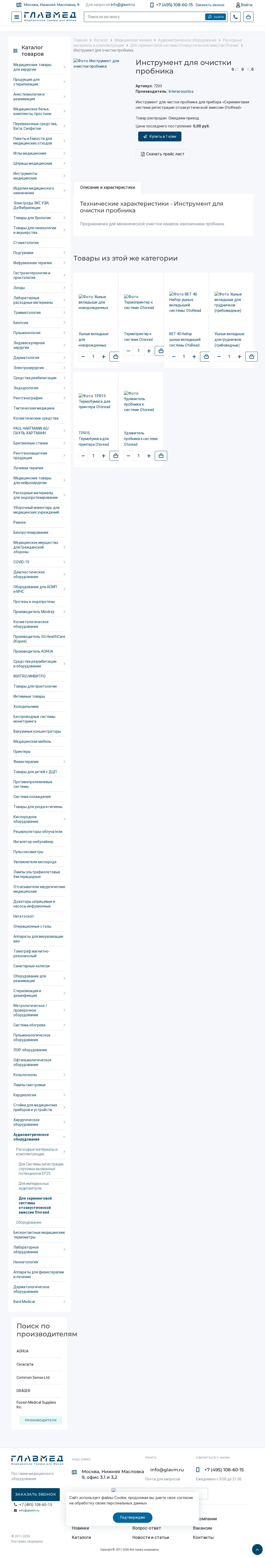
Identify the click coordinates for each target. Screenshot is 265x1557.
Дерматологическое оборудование (31, 1289)
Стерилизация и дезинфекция (27, 993)
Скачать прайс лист (165, 154)
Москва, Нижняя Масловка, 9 (51, 4)
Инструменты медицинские (25, 175)
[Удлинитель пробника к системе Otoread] (141, 402)
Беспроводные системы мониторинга (34, 719)
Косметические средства (35, 418)
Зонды (19, 288)
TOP (256, 1548)
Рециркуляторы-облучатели (37, 832)
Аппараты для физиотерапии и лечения (38, 1274)
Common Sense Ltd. (33, 1377)
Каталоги (81, 1537)
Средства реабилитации (34, 378)
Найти (219, 17)
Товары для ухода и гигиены (37, 807)
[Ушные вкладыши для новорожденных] (96, 302)
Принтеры (22, 751)
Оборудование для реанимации (29, 978)
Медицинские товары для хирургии (32, 67)
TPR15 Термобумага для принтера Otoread (94, 438)
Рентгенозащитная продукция (30, 455)
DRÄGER (23, 1391)
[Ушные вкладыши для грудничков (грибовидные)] (231, 302)
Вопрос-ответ (146, 1528)
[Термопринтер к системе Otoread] (141, 302)
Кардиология (24, 1095)
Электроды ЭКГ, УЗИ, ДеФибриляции (31, 205)
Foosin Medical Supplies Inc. (36, 1404)
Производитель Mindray (33, 612)
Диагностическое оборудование (29, 574)
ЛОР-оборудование (30, 1050)
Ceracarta (25, 1364)
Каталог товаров (32, 50)
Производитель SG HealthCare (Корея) (39, 639)
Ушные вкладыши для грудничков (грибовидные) (229, 339)
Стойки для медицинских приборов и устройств (35, 1107)
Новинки (80, 1528)
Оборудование (28, 1222)
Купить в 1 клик (163, 136)
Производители (41, 1420)
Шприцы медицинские (32, 163)
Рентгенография (27, 398)
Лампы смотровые (29, 1085)
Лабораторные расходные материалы (33, 300)
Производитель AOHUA (33, 651)
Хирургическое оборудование (26, 1122)
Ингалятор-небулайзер (33, 842)
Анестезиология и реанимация (29, 96)
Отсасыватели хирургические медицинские (39, 889)
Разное (19, 522)
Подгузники (23, 253)
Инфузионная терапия (32, 263)
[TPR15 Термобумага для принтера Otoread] (96, 401)
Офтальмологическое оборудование (32, 1062)
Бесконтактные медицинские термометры (39, 1234)
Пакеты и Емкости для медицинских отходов (32, 140)
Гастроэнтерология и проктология (31, 275)
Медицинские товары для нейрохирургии (32, 480)
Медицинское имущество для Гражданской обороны (35, 547)
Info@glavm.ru (123, 5)
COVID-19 (21, 562)
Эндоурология (25, 388)
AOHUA (22, 1351)
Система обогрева (29, 1025)
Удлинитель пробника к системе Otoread (141, 438)
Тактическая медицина (33, 408)
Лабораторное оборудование (26, 1249)
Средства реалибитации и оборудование (34, 663)
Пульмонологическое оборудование (31, 1037)
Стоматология (26, 243)
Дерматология (26, 358)
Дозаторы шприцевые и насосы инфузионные (34, 903)
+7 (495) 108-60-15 (174, 4)
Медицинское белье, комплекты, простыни (32, 111)
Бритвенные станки (30, 443)
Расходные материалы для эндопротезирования (35, 495)
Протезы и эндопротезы (34, 602)
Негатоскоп (23, 916)
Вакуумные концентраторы (37, 731)
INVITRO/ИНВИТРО (29, 676)
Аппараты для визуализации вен (38, 938)
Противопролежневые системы (32, 784)
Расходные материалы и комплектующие (36, 1151)
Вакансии (202, 1528)
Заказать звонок (209, 5)
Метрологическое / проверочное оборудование (30, 1010)
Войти (246, 5)
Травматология (27, 313)
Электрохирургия (28, 368)
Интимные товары (29, 696)
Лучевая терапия (28, 468)
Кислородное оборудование (25, 819)
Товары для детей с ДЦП (35, 772)
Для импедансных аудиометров (34, 1185)
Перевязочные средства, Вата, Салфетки (35, 126)
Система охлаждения (32, 797)
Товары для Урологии (32, 218)
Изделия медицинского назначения (33, 190)
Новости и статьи (150, 1537)
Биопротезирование (30, 532)
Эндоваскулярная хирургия (29, 345)
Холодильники (26, 706)
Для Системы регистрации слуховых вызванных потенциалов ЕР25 (41, 1169)
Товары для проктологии (35, 686)
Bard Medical (24, 1302)
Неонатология (25, 1262)
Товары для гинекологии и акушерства (34, 230)
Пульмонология (26, 333)
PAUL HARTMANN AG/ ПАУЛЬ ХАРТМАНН (31, 430)
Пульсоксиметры (28, 852)
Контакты (203, 1537)
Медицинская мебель (32, 741)
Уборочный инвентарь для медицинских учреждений (36, 510)
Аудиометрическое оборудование (31, 1137)
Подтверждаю (132, 1517)
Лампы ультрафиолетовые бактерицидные (36, 874)
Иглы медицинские (29, 153)
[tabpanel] (163, 215)
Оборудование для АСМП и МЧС (35, 589)
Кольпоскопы (25, 1075)
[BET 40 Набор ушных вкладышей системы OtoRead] (186, 302)
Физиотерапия (26, 762)
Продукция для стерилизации (26, 81)
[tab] (107, 187)
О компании (205, 1518)
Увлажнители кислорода (34, 862)
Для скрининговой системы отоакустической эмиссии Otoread (35, 1205)
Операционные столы (32, 926)
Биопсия (20, 323)
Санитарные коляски (31, 966)
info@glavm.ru (29, 1510)
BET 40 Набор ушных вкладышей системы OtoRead (185, 339)
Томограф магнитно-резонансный (31, 953)
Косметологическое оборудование (31, 624)
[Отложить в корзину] (115, 357)
